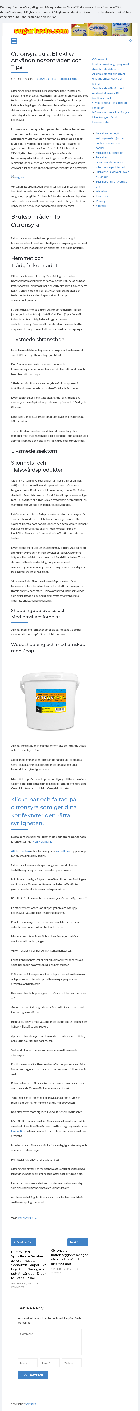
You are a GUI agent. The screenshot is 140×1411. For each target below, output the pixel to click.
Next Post (76, 1242)
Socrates (30, 1404)
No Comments (68, 79)
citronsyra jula (27, 1218)
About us (101, 191)
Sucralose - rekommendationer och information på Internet (110, 162)
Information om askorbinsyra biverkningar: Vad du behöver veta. (110, 117)
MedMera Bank (42, 841)
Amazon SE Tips (46, 79)
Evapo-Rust (18, 1131)
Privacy (100, 201)
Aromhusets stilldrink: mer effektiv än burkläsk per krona (108, 78)
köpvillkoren (63, 851)
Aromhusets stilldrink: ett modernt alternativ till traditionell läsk (108, 93)
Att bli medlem (20, 851)
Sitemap (101, 205)
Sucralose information (109, 152)
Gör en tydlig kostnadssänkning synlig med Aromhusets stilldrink (110, 64)
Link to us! (102, 196)
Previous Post (25, 1242)
